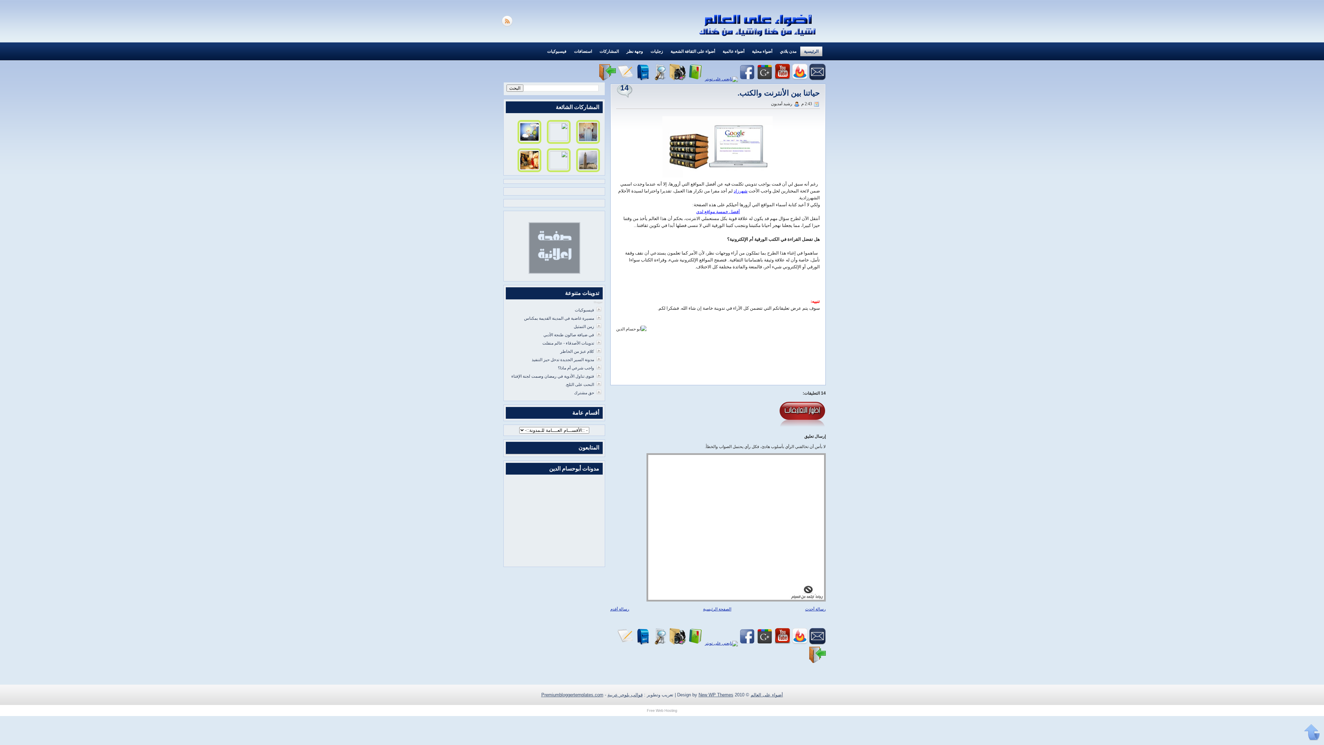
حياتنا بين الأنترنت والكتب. (779, 93)
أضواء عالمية (733, 51)
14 (624, 87)
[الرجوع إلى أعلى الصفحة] (1312, 733)
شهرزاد (741, 190)
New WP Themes (716, 694)
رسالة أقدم (619, 609)
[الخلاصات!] (508, 25)
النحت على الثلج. (579, 384)
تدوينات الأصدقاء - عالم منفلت (568, 343)
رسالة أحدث (815, 609)
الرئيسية (811, 51)
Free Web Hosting (662, 710)
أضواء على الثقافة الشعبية (693, 51)
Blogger (598, 302)
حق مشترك (584, 392)
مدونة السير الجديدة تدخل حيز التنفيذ (563, 359)
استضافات (583, 51)
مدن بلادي (788, 51)
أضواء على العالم (767, 694)
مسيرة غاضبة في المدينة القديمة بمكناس (559, 318)
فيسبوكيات (556, 51)
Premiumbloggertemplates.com (572, 694)
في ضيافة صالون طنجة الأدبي (568, 334)
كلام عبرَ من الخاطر (577, 351)
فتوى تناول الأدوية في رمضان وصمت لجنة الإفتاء (552, 376)
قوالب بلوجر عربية (625, 694)
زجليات (657, 51)
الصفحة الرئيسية (717, 609)
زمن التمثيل (584, 326)
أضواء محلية (762, 51)
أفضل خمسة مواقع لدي (718, 211)
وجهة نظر (634, 51)
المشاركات (609, 51)
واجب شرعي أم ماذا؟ (576, 368)
